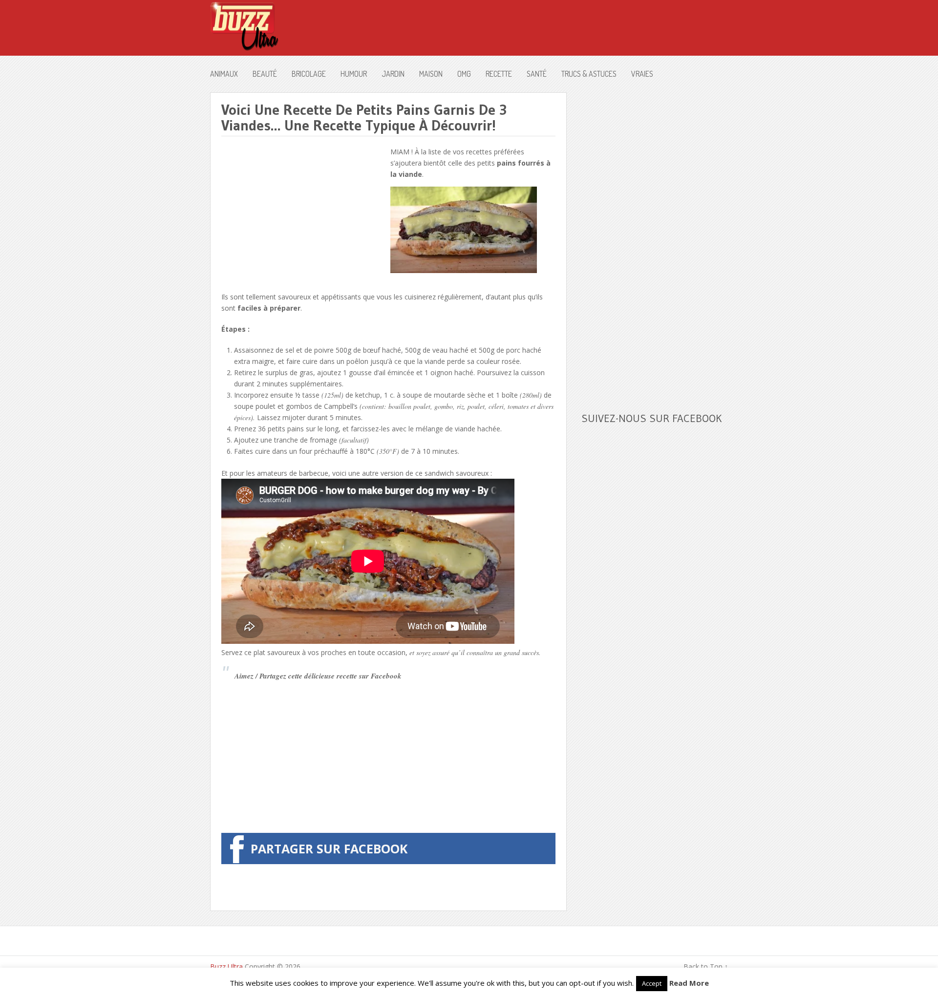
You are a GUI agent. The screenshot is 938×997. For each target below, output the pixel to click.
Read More (689, 983)
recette (499, 74)
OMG (464, 74)
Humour (354, 74)
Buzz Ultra (226, 966)
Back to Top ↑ (705, 966)
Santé (537, 74)
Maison (431, 74)
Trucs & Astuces (589, 74)
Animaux (224, 74)
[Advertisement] (303, 214)
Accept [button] (651, 983)
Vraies (642, 74)
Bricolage (309, 74)
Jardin (393, 74)
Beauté (265, 74)
